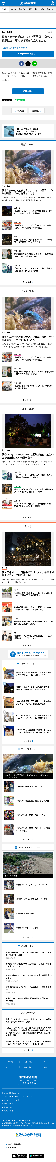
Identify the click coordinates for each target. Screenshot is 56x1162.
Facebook (21, 1083)
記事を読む (28, 91)
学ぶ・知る (51, 9)
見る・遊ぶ (22, 9)
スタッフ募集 (8, 1111)
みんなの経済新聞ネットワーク (28, 1135)
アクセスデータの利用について (15, 1100)
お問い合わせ (8, 1104)
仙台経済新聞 (28, 3)
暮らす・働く (39, 9)
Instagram (35, 1083)
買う (30, 9)
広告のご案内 (8, 1107)
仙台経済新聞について (11, 1093)
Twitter (28, 1083)
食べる (13, 9)
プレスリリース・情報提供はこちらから (18, 1096)
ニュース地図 (7, 32)
